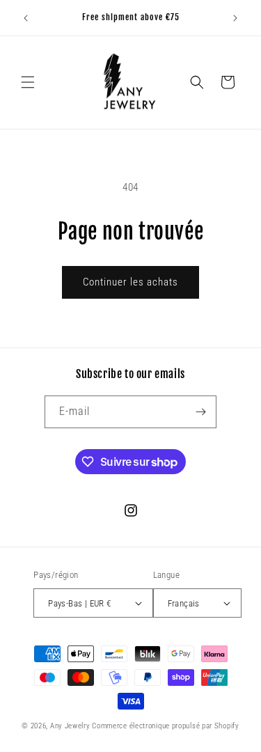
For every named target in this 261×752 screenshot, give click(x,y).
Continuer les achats (130, 282)
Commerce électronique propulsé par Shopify (165, 725)
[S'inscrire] (200, 411)
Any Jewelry (70, 725)
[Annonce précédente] (25, 18)
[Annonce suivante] (235, 18)
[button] (28, 82)
